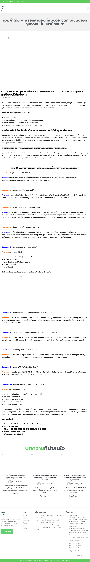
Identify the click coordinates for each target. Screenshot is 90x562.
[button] (88, 8)
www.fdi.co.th (17, 434)
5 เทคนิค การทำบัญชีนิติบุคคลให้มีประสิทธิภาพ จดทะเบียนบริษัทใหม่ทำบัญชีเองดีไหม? (74, 477)
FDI (13, 482)
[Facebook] (88, 1)
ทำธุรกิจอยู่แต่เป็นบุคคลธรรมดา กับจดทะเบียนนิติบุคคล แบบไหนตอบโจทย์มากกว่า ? (45, 477)
